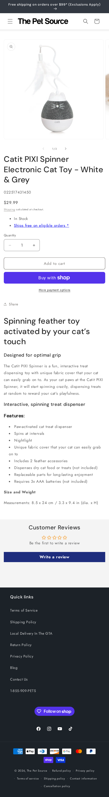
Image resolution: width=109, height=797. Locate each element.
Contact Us (19, 679)
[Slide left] (43, 148)
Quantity (10, 235)
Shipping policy (54, 778)
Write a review (54, 557)
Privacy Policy (21, 656)
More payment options (54, 290)
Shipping (9, 209)
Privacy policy (85, 771)
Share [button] (13, 304)
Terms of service (28, 778)
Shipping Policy (23, 622)
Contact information (83, 778)
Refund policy (61, 771)
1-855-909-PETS (23, 690)
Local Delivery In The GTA (31, 633)
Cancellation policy (57, 786)
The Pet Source (37, 771)
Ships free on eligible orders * (41, 225)
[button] (10, 21)
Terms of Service (24, 610)
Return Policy (21, 644)
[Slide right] (65, 148)
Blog (13, 667)
